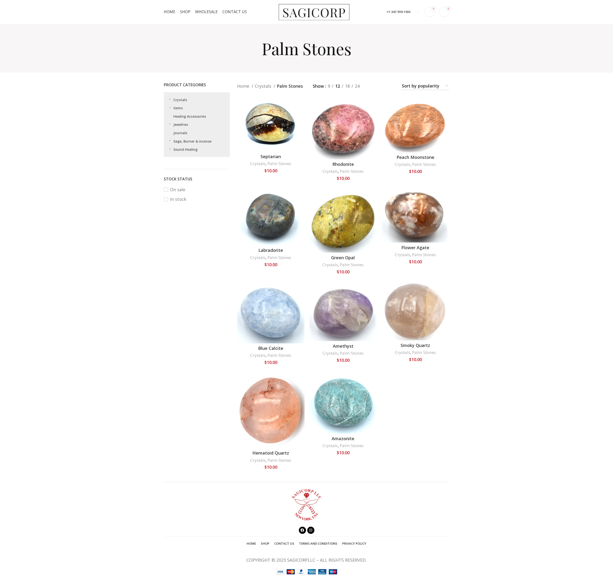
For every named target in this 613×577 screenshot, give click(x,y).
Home (243, 86)
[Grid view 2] (372, 86)
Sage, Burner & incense (192, 141)
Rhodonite (343, 164)
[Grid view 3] (381, 86)
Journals (180, 133)
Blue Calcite (270, 348)
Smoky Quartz (415, 345)
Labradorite (270, 250)
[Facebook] (302, 530)
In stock (178, 199)
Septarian (271, 156)
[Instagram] (310, 530)
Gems (178, 108)
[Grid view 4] (391, 86)
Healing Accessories (189, 116)
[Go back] (256, 48)
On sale (177, 189)
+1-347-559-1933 (398, 12)
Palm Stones (279, 163)
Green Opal (343, 257)
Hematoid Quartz (270, 453)
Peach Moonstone (415, 157)
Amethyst (343, 346)
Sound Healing (185, 149)
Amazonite (343, 438)
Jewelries (180, 124)
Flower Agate (415, 247)
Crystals (180, 100)
